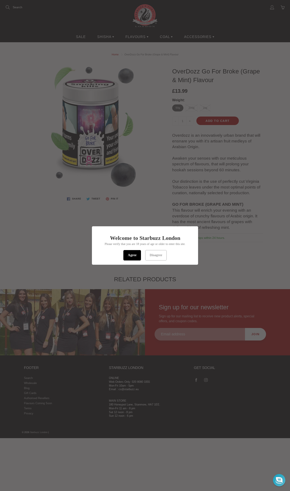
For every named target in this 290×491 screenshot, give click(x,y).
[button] (279, 480)
